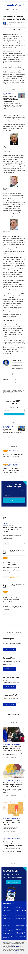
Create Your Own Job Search (13, 714)
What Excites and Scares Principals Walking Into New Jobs (11, 822)
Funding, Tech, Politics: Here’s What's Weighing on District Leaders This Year (12, 432)
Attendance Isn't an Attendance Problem (10, 563)
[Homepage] (14, 5)
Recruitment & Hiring (15, 382)
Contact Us (19, 907)
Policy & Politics (15, 9)
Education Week (21, 362)
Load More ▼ (14, 863)
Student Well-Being (8, 93)
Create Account (13, 882)
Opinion (5, 94)
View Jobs (9, 649)
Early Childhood (7, 523)
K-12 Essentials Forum (9, 525)
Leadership (7, 9)
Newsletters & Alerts (8, 930)
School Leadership (14, 379)
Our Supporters (7, 918)
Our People (6, 915)
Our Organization (7, 910)
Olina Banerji (6, 437)
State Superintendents (15, 385)
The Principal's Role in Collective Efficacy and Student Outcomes (11, 600)
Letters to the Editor (21, 910)
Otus (22, 614)
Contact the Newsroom (22, 918)
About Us (5, 907)
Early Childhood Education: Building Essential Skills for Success (13, 529)
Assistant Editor (15, 362)
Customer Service (20, 915)
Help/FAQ (18, 913)
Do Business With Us (22, 925)
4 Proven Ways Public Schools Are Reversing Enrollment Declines (11, 470)
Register (6, 543)
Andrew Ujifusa (12, 22)
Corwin (13, 577)
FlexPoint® (16, 460)
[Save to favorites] (14, 29)
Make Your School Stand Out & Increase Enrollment (13, 456)
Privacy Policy (15, 946)
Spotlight (6, 839)
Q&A (22, 780)
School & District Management (13, 14)
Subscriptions (6, 928)
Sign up (13, 500)
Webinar (5, 559)
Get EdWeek (6, 925)
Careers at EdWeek (7, 921)
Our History (6, 913)
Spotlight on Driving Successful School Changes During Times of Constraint (12, 844)
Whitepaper (14, 452)
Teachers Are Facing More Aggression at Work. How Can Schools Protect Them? (12, 748)
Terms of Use (18, 950)
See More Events (14, 623)
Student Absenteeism (14, 557)
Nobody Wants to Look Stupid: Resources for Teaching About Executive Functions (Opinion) (10, 99)
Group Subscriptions (8, 933)
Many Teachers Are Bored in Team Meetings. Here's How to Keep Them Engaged (13, 785)
